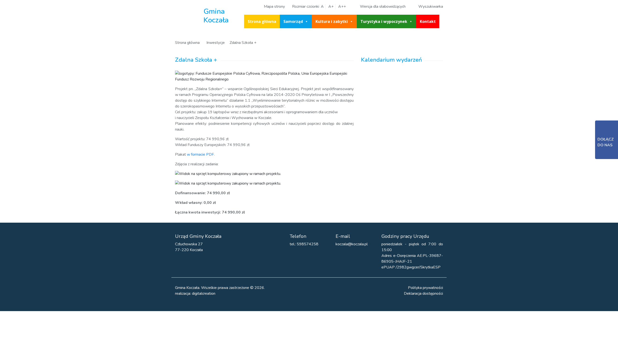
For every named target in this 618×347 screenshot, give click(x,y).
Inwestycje (215, 42)
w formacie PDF (200, 154)
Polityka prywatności (425, 287)
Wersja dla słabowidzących (383, 6)
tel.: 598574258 (304, 244)
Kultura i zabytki (332, 21)
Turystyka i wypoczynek (383, 21)
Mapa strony (274, 6)
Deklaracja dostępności (423, 293)
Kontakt (428, 21)
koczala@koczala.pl (352, 244)
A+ (331, 6)
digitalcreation (203, 293)
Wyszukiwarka (430, 6)
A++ (342, 6)
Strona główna (262, 21)
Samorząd (293, 21)
